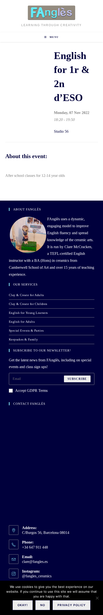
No (42, 605)
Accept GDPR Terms (31, 390)
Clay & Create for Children (28, 304)
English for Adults (22, 321)
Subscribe (77, 379)
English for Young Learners (28, 313)
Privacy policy (71, 605)
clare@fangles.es (35, 562)
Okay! (22, 605)
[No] (97, 598)
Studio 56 (61, 131)
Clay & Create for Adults (26, 295)
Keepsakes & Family (23, 339)
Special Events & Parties (26, 330)
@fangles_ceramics (37, 576)
